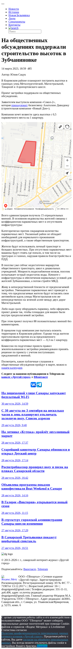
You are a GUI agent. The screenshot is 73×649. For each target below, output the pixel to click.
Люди (12, 18)
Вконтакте (29, 569)
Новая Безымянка (19, 15)
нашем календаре (11, 367)
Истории (14, 12)
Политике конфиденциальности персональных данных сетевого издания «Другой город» (34, 635)
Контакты (14, 24)
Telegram (42, 569)
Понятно (42, 645)
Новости (14, 8)
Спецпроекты (17, 21)
